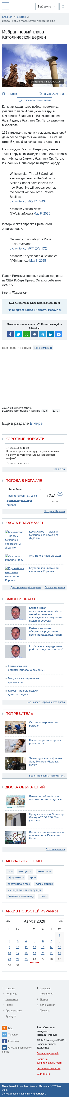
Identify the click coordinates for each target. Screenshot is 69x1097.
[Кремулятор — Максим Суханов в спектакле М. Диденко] (15, 540)
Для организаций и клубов (26, 587)
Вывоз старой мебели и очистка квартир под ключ (45, 798)
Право (9, 1004)
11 (26, 947)
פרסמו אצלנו (43, 1073)
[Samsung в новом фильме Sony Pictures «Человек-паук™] (15, 763)
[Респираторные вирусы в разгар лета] (15, 745)
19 (34, 953)
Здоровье (45, 988)
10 (17, 947)
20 (42, 953)
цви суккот (24, 871)
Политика (11, 993)
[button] (6, 5)
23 (9, 959)
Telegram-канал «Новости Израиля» (36, 309)
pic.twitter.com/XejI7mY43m (28, 201)
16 (9, 953)
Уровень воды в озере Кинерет (19, 502)
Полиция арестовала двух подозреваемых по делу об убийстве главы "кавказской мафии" (32, 455)
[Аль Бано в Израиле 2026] (15, 558)
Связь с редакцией (47, 1053)
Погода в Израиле (54, 511)
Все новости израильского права (46, 702)
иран (33, 877)
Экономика (12, 999)
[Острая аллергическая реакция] (15, 727)
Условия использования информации (23, 1093)
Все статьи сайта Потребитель (47, 775)
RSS (10, 1028)
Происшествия (14, 1010)
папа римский (43, 347)
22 (59, 953)
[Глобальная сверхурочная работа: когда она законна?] (15, 651)
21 (51, 953)
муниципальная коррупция (25, 890)
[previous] (8, 921)
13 (42, 947)
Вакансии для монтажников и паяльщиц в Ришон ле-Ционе (46, 835)
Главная (10, 988)
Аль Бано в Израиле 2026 (45, 555)
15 (59, 947)
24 (17, 959)
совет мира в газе (19, 883)
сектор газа (44, 871)
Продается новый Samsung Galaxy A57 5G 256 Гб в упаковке (46, 817)
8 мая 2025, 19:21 (55, 93)
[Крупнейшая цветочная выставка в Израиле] (15, 574)
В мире (12, 93)
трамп (43, 896)
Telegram (13, 1034)
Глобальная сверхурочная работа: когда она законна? (46, 648)
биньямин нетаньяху (21, 896)
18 (26, 953)
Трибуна (44, 1010)
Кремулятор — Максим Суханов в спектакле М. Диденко (44, 534)
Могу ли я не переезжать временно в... (23, 680)
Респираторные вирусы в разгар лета (45, 742)
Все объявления (55, 849)
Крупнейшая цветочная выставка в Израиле (44, 570)
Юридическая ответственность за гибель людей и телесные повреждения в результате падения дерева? (45, 614)
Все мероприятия (55, 587)
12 (34, 947)
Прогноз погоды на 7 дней (22, 495)
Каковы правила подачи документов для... (23, 692)
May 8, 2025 (42, 213)
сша (10, 871)
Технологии (46, 993)
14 (51, 947)
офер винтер (16, 877)
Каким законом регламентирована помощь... (26, 668)
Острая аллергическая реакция (43, 724)
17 (17, 953)
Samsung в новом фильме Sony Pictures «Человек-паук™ (45, 761)
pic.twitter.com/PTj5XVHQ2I (29, 248)
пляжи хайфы (44, 883)
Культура (11, 1016)
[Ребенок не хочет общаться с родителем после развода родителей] (15, 633)
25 (26, 959)
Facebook (13, 1041)
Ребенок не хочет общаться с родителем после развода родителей (45, 631)
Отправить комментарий (36, 100)
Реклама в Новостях (48, 1068)
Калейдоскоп (47, 1004)
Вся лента (59, 469)
